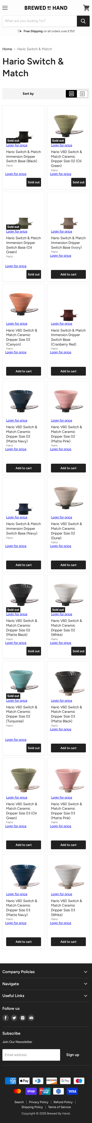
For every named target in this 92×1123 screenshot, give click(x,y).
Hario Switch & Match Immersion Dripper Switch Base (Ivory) (68, 242)
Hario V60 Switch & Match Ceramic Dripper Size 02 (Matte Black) (21, 628)
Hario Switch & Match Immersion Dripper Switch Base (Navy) (23, 528)
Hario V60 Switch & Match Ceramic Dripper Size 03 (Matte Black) (66, 714)
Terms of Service (59, 1107)
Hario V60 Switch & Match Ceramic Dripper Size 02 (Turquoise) (21, 714)
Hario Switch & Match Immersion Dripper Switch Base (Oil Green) (23, 245)
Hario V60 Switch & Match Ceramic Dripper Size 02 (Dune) (66, 531)
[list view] (82, 94)
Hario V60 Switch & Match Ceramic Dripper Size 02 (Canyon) (21, 337)
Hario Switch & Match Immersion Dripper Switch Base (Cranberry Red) (68, 337)
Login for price (16, 145)
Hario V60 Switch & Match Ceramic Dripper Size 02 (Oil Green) (66, 159)
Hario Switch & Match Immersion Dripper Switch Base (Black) (23, 156)
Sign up (72, 1054)
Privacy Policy (38, 1102)
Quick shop (15, 182)
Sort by (28, 94)
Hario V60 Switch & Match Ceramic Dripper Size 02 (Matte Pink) (66, 434)
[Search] (83, 21)
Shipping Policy (32, 1107)
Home (7, 49)
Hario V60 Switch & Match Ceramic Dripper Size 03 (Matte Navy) (21, 908)
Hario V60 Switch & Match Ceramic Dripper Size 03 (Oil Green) (21, 811)
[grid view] (71, 94)
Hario (9, 165)
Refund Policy (63, 1102)
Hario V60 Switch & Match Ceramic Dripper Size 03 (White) (66, 908)
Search (19, 1102)
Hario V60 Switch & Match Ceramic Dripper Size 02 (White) (66, 628)
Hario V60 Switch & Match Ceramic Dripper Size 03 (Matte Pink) (66, 811)
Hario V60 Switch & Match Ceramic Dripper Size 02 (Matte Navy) (21, 434)
